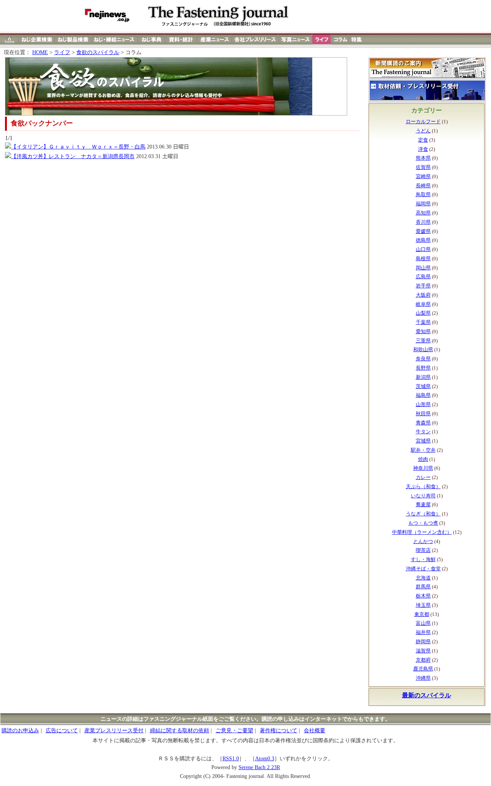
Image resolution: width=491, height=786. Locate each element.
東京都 (421, 614)
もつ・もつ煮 (423, 523)
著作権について (278, 730)
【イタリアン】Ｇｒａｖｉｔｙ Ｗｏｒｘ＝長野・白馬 (78, 147)
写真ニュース (295, 39)
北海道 (423, 578)
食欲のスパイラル (97, 52)
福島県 (423, 395)
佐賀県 (423, 167)
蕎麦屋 (423, 504)
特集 (357, 39)
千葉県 (423, 322)
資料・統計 (180, 39)
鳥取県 (423, 194)
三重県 (423, 340)
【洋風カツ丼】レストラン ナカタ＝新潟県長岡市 (73, 156)
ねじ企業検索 (36, 39)
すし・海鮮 (423, 559)
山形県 (423, 404)
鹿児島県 (423, 669)
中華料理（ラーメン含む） (422, 532)
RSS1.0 (230, 758)
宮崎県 (423, 176)
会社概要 (314, 730)
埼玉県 (423, 605)
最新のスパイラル (426, 695)
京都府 (423, 660)
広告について (62, 730)
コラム (340, 39)
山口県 (423, 249)
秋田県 (423, 413)
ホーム (9, 39)
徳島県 (423, 240)
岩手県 (423, 286)
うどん (423, 131)
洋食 (423, 149)
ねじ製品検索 (73, 39)
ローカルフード (423, 121)
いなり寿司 (423, 496)
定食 (423, 140)
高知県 (423, 213)
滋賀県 (423, 651)
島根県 (423, 258)
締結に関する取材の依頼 (179, 730)
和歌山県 (423, 349)
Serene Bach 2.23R (259, 767)
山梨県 (423, 313)
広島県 (423, 276)
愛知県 (423, 331)
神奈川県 (423, 468)
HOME (40, 52)
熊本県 (423, 158)
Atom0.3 (264, 758)
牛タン (423, 431)
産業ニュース (214, 39)
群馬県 (423, 587)
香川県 (423, 222)
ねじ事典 (151, 39)
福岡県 (423, 203)
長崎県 (423, 185)
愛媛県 (423, 231)
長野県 (423, 368)
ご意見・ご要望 (234, 730)
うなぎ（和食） (423, 514)
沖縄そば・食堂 (423, 568)
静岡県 (423, 641)
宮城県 (423, 441)
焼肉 (423, 459)
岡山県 (423, 268)
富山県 (423, 623)
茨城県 (423, 386)
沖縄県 (423, 678)
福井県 (423, 632)
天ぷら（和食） (423, 486)
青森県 (423, 423)
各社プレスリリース (255, 39)
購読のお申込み (20, 730)
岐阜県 (423, 304)
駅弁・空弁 (423, 450)
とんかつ (423, 541)
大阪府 (423, 295)
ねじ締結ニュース (114, 39)
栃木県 (423, 596)
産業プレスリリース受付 (113, 730)
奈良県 (423, 359)
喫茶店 (423, 550)
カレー (423, 477)
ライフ (321, 39)
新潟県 (423, 377)
